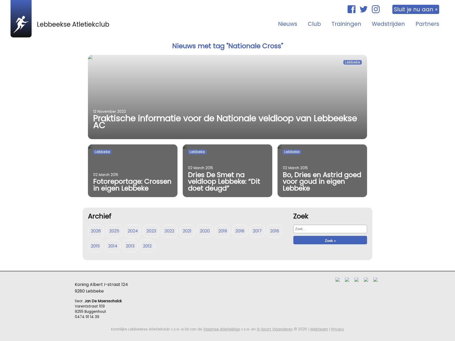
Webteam (319, 329)
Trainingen (346, 24)
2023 (151, 231)
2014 (112, 246)
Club (314, 24)
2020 (205, 231)
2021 (187, 231)
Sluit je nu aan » (416, 9)
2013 (130, 246)
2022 (169, 231)
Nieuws (287, 24)
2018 (239, 231)
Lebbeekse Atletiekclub (73, 24)
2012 (147, 246)
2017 (257, 231)
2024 (133, 231)
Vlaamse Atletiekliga (221, 329)
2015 (95, 246)
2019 (222, 231)
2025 (114, 231)
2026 (96, 231)
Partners (427, 24)
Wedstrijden (388, 24)
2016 (274, 231)
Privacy (337, 329)
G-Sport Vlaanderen (275, 329)
